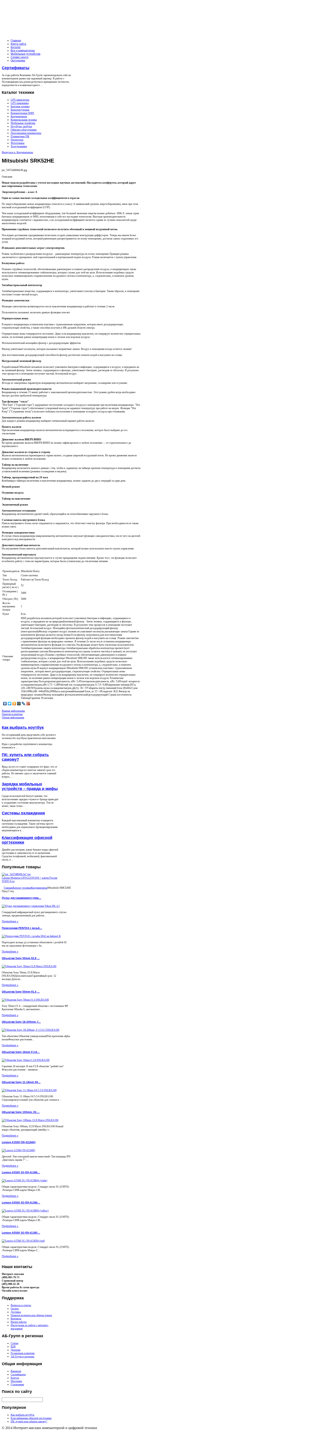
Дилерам (15, 1349)
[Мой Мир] (19, 703)
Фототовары (17, 143)
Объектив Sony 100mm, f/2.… (21, 1112)
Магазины (16, 1381)
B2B (13, 1346)
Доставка (16, 1312)
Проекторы (17, 139)
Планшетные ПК (20, 136)
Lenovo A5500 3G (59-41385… (21, 1232)
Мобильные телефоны (23, 123)
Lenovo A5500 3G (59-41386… (21, 1172)
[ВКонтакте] (5, 703)
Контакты (16, 1318)
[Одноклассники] (14, 703)
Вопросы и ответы (21, 1305)
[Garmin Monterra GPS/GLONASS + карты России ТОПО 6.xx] (16, 874)
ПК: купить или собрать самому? (29, 1421)
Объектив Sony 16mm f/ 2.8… (21, 1052)
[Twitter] (9, 703)
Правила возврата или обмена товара (31, 1315)
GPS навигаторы (20, 99)
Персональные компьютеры (26, 133)
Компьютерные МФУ (22, 113)
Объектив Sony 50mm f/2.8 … (21, 958)
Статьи (14, 1343)
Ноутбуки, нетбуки (21, 126)
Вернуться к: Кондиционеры (17, 152)
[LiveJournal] (23, 703)
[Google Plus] (28, 703)
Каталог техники (22, 887)
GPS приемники (20, 103)
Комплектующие (20, 109)
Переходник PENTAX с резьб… (22, 928)
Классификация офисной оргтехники (31, 1418)
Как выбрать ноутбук (23, 727)
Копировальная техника (24, 119)
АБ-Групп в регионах (22, 1356)
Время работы (19, 1321)
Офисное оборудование (24, 129)
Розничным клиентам (23, 1353)
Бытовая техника (20, 106)
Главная (8, 887)
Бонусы (15, 1377)
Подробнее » (10, 921)
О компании (17, 1384)
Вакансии (16, 1371)
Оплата (15, 1308)
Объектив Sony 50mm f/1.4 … (21, 991)
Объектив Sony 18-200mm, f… (21, 1021)
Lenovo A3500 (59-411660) (18, 1142)
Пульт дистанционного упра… (21, 898)
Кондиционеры (19, 116)
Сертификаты (15, 68)
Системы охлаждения (23, 813)
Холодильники (19, 146)
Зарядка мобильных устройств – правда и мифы (30, 786)
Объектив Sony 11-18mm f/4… (21, 1082)
